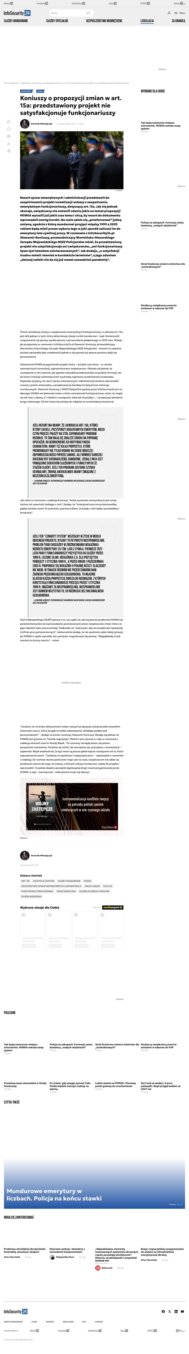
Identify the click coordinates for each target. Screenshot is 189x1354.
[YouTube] (182, 1311)
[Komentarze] (8, 129)
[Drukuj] (8, 136)
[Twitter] (169, 1311)
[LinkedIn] (176, 1311)
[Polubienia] (8, 121)
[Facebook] (163, 1311)
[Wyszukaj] (88, 13)
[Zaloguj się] (169, 13)
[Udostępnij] (8, 151)
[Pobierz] (8, 143)
